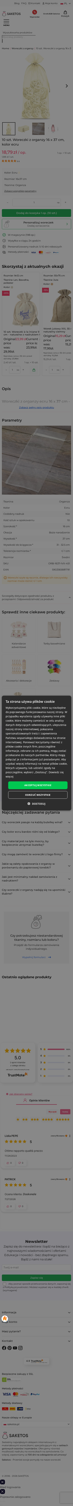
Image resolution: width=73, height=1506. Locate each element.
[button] (36, 804)
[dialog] (36, 753)
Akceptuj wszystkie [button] (37, 785)
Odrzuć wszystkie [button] (37, 795)
